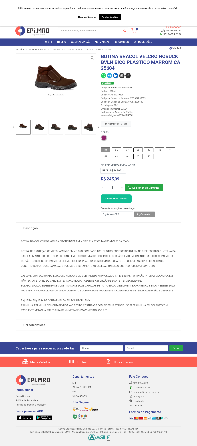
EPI (74, 382)
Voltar (176, 48)
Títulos (81, 362)
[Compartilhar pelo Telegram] (109, 75)
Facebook (138, 401)
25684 (129, 112)
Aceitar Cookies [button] (110, 17)
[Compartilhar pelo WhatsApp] (103, 75)
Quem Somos (23, 396)
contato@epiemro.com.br (146, 392)
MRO (74, 391)
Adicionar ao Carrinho (145, 187)
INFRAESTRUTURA (81, 387)
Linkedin (137, 405)
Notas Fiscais (123, 362)
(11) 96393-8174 (172, 34)
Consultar (145, 214)
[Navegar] (13, 127)
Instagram (138, 396)
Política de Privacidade (27, 400)
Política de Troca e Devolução (31, 404)
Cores (105, 132)
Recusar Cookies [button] (87, 17)
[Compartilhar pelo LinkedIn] (115, 75)
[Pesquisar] (124, 31)
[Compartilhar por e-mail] (122, 75)
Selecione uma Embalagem (118, 165)
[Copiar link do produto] (128, 75)
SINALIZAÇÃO (79, 395)
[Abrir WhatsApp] (189, 438)
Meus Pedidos (40, 362)
